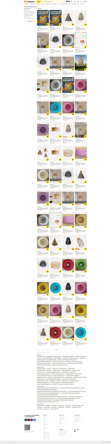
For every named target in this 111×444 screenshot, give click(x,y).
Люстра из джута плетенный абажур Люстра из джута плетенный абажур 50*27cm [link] (55, 140)
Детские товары (45, 437)
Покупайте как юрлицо (62, 419)
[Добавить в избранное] (47, 11)
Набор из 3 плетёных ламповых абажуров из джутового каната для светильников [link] (42, 163)
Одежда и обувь (45, 423)
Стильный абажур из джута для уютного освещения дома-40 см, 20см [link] (80, 51)
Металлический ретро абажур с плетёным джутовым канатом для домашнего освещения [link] (80, 253)
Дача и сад (44, 429)
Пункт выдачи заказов (77, 420)
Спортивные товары (46, 433)
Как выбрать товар (61, 416)
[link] (41, 356)
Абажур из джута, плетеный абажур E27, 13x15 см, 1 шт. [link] (55, 28)
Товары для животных (46, 434)
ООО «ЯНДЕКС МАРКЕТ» (106, 441)
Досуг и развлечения (46, 416)
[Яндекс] (109, 442)
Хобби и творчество (46, 428)
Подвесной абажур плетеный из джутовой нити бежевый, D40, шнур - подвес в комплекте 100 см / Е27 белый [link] (42, 51)
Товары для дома (45, 424)
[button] (39, 8)
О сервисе (60, 420)
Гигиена (44, 420)
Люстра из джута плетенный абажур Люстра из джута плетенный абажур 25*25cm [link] (42, 96)
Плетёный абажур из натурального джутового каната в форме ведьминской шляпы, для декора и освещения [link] (55, 253)
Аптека (44, 425)
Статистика (3, 442)
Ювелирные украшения (46, 438)
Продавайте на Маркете (62, 432)
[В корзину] (47, 24)
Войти (85, 1)
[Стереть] (63, 2)
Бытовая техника (45, 419)
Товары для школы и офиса (47, 432)
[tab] (26, 4)
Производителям (76, 419)
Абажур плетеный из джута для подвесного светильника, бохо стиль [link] (68, 163)
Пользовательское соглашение (11, 442)
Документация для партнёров (63, 433)
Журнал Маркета (61, 423)
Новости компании (77, 416)
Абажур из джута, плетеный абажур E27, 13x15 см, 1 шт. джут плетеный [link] (42, 28)
